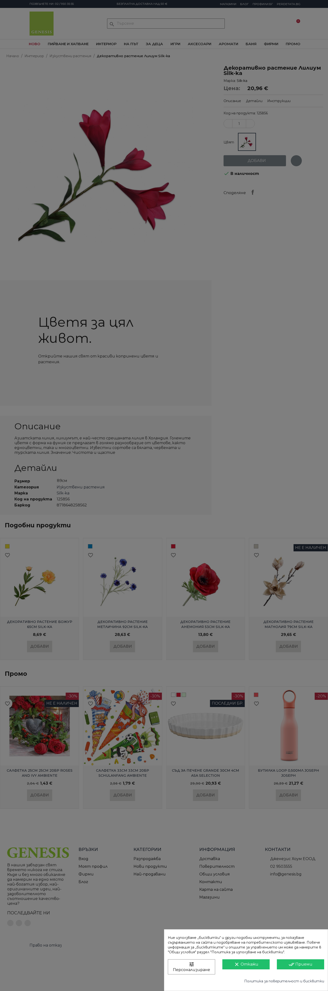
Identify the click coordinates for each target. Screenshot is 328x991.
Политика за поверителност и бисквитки (284, 981)
